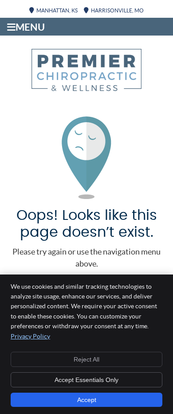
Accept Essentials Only (86, 379)
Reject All (86, 359)
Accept (86, 399)
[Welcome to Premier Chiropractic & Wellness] (86, 88)
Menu (30, 27)
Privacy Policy (30, 336)
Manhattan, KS (57, 10)
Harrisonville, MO (117, 10)
